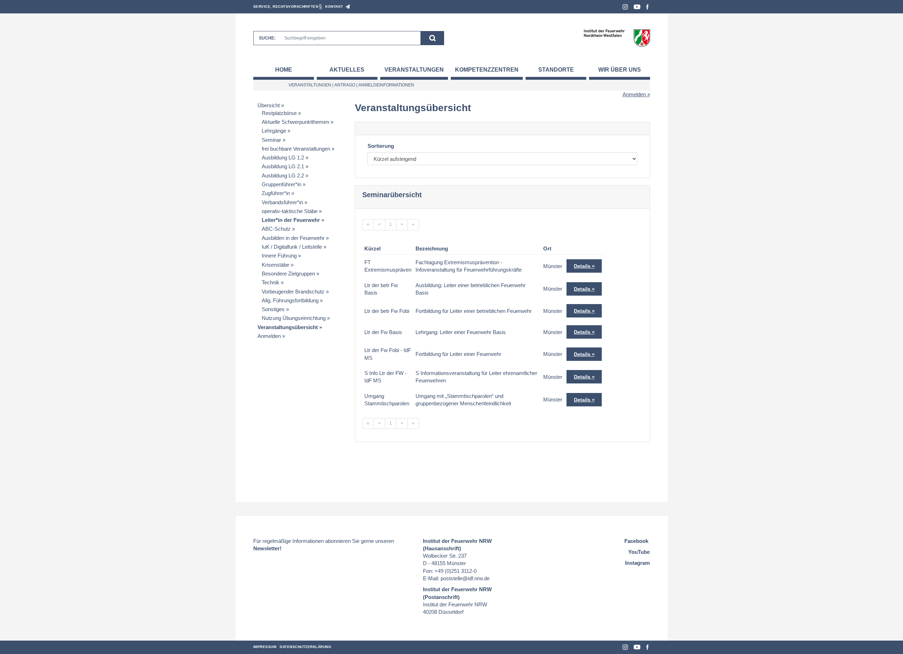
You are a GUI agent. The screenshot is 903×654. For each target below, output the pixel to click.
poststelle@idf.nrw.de (465, 578)
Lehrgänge (274, 131)
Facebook (647, 7)
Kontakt (334, 6)
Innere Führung (279, 256)
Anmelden (634, 94)
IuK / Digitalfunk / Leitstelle (292, 247)
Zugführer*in (276, 193)
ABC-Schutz (276, 229)
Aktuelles (346, 70)
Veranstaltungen (414, 70)
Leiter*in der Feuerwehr (291, 220)
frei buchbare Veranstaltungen (296, 149)
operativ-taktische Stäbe (289, 211)
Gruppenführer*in (281, 184)
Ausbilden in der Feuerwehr (293, 238)
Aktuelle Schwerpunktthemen (295, 122)
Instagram (625, 7)
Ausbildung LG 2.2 (283, 175)
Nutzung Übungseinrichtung (294, 318)
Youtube (637, 7)
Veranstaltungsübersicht (287, 327)
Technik (270, 282)
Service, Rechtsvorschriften (286, 6)
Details (582, 266)
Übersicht (268, 105)
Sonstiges (273, 309)
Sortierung (381, 146)
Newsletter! (267, 548)
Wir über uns (619, 70)
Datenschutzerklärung (305, 647)
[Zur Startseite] (616, 38)
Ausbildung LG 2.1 (283, 166)
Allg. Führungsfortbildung (290, 300)
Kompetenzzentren (487, 70)
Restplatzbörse (279, 113)
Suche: (267, 38)
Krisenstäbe (275, 265)
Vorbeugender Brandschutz (293, 292)
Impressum (265, 647)
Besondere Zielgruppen (288, 274)
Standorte (556, 70)
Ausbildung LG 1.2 (283, 158)
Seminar (271, 140)
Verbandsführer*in (282, 202)
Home (283, 70)
